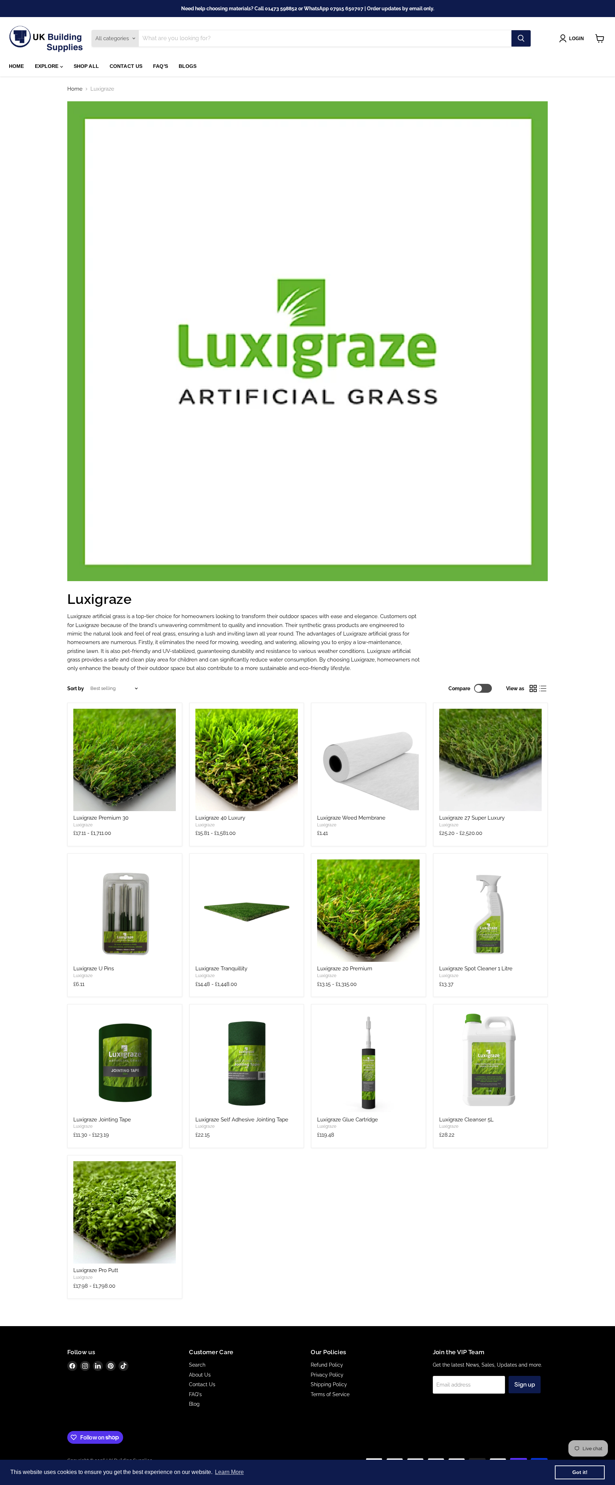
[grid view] (533, 688)
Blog (194, 1404)
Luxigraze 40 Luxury (220, 818)
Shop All (86, 66)
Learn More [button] (229, 1472)
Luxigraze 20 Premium (344, 968)
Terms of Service (330, 1394)
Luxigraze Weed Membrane (351, 818)
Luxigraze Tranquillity (221, 968)
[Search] (521, 38)
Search (197, 1365)
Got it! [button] (580, 1472)
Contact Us (126, 66)
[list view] (543, 688)
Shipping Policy (329, 1384)
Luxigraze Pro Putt (95, 1270)
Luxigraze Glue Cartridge (347, 1119)
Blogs (188, 66)
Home (16, 66)
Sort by (75, 688)
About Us (200, 1375)
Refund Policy (327, 1365)
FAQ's (160, 66)
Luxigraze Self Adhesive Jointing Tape (241, 1119)
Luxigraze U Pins (93, 968)
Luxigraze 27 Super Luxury (472, 818)
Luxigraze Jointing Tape (102, 1119)
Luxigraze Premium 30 (100, 818)
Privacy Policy (327, 1375)
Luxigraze (83, 824)
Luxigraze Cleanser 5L (466, 1119)
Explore (47, 66)
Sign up (524, 1384)
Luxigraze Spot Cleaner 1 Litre (475, 968)
